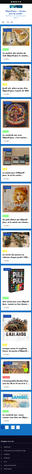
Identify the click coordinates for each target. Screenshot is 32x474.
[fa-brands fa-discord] (14, 2)
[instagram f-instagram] (18, 2)
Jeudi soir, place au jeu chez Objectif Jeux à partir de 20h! (16, 89)
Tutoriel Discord (8, 469)
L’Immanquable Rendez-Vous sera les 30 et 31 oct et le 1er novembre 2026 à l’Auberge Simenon (16, 382)
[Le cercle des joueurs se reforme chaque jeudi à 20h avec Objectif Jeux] (16, 239)
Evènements (6, 377)
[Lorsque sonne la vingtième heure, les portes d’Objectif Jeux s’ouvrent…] (16, 327)
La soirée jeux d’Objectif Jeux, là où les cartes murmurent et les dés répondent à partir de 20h (14, 174)
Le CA (5, 461)
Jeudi (5, 84)
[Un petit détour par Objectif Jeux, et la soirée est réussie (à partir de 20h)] (16, 198)
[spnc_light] (12, 22)
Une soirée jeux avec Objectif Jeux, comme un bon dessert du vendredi (16, 302)
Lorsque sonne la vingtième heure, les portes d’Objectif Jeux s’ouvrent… (15, 349)
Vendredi (6, 49)
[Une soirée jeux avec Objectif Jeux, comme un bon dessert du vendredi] (16, 280)
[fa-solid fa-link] (20, 2)
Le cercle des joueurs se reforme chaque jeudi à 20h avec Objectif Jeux (15, 255)
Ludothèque (7, 454)
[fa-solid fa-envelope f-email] (16, 2)
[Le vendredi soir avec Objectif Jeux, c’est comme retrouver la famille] (16, 114)
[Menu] (3, 22)
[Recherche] (8, 22)
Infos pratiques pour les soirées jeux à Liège (14, 450)
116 (13, 427)
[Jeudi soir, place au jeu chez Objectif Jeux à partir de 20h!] (16, 73)
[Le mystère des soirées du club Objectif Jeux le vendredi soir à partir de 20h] (16, 37)
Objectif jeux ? (7, 447)
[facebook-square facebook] (12, 2)
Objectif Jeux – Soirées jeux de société (15, 12)
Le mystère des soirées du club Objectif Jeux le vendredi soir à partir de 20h (16, 54)
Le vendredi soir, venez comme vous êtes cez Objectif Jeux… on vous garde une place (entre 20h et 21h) (16, 416)
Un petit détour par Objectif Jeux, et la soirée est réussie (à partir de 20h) (15, 220)
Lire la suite (6, 59)
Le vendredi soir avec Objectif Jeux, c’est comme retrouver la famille (14, 136)
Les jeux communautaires (10, 465)
